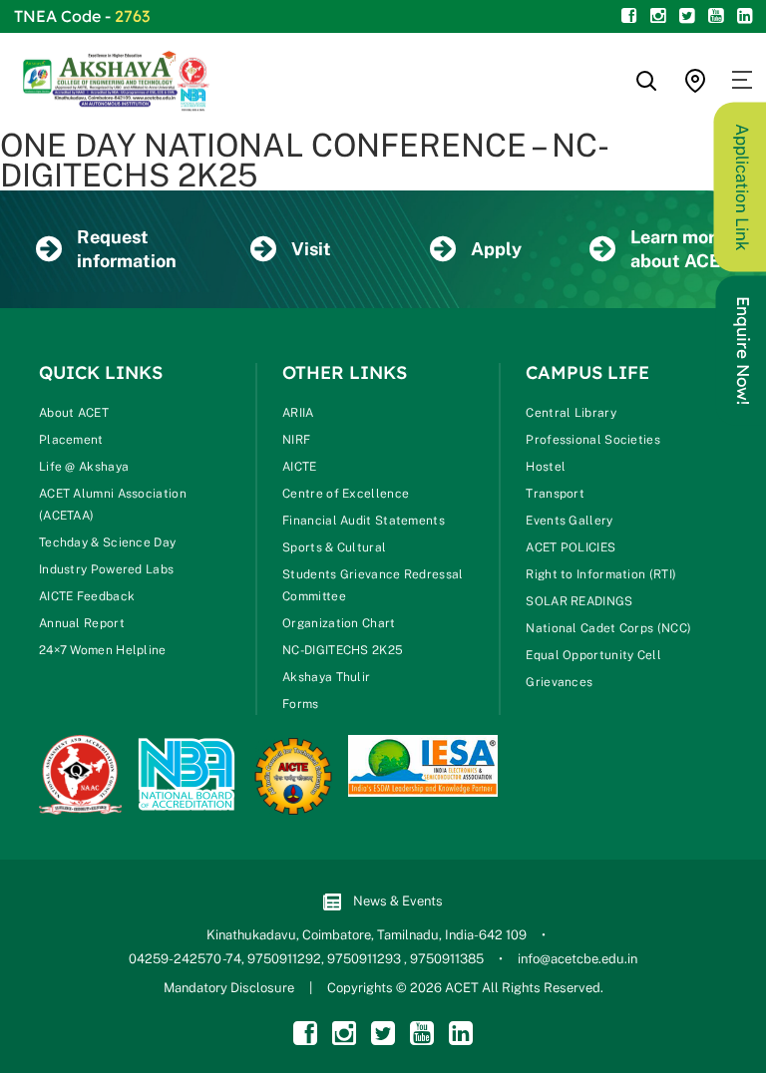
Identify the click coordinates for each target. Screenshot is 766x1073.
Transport (555, 494)
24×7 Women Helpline (103, 650)
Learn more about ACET (680, 248)
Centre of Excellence (345, 494)
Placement (71, 440)
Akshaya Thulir (326, 677)
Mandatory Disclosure (229, 987)
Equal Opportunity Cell (593, 655)
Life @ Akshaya (84, 467)
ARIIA (298, 413)
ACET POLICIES (570, 547)
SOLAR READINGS (579, 601)
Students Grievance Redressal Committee (372, 585)
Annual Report (82, 623)
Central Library (571, 413)
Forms (300, 704)
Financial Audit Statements (363, 521)
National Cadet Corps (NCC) (608, 628)
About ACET (74, 413)
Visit (311, 248)
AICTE (299, 467)
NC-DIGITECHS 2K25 (342, 650)
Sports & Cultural (334, 547)
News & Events (398, 901)
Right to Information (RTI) (601, 574)
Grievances (559, 682)
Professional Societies (593, 440)
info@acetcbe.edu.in (577, 958)
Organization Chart (338, 623)
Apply (496, 248)
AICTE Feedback (87, 596)
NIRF (296, 440)
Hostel (546, 467)
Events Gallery (569, 521)
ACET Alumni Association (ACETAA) (113, 505)
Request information (127, 248)
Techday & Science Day (107, 542)
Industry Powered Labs (106, 569)
